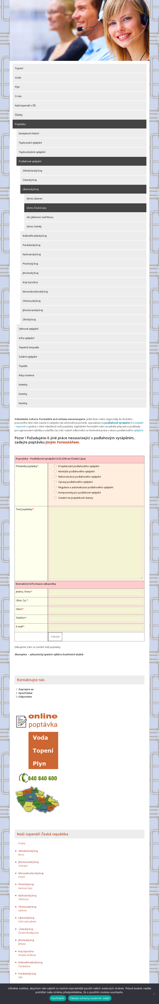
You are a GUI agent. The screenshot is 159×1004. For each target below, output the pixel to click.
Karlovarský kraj (32, 254)
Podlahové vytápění (30, 161)
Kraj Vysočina (30, 282)
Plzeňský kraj (30, 263)
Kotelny (23, 384)
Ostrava (22, 865)
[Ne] (154, 994)
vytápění (138, 430)
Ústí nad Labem (27, 921)
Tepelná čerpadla (29, 347)
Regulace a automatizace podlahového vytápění (85, 487)
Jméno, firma (23, 591)
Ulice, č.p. (21, 600)
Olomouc (23, 899)
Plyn (17, 87)
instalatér (138, 422)
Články (18, 114)
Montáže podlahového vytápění (76, 471)
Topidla (23, 366)
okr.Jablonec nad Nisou (40, 217)
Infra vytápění (26, 338)
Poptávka (20, 124)
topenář (21, 426)
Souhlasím (57, 998)
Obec (19, 609)
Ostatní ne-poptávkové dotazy (75, 497)
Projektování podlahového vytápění (78, 466)
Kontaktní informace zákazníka (36, 584)
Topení (19, 68)
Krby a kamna (26, 375)
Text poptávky (24, 509)
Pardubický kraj (31, 245)
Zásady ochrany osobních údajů (90, 998)
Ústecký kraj (30, 180)
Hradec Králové (27, 955)
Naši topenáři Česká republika (42, 834)
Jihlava (22, 943)
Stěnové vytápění (28, 328)
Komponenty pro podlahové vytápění (79, 492)
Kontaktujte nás (31, 679)
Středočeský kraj (32, 170)
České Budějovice (28, 932)
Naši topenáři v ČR (25, 105)
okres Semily (34, 226)
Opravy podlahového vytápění (75, 482)
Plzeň (21, 877)
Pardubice (24, 966)
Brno (21, 854)
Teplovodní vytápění (30, 142)
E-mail (19, 626)
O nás (18, 96)
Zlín (20, 977)
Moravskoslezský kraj (35, 291)
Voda (18, 77)
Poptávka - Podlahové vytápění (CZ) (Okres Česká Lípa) (51, 458)
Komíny (23, 394)
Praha (21, 843)
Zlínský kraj (29, 319)
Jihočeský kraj (30, 273)
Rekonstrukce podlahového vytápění (79, 476)
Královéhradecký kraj (35, 235)
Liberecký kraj (31, 189)
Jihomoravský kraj (33, 310)
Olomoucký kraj (32, 301)
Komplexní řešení (29, 133)
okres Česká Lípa (36, 208)
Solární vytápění (28, 356)
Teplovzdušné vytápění (32, 152)
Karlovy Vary (25, 888)
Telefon (20, 617)
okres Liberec (34, 198)
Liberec (22, 910)
